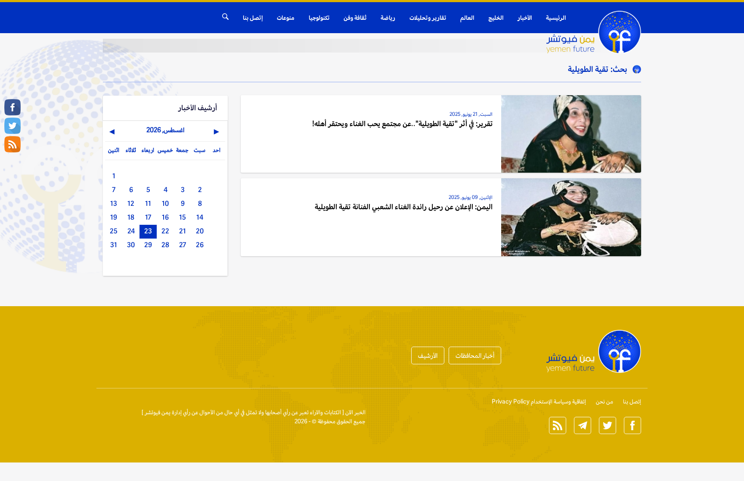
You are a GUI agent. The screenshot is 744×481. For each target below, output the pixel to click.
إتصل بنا (253, 18)
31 (113, 245)
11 (148, 203)
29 (148, 245)
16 (165, 217)
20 (200, 231)
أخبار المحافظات (475, 355)
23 (148, 231)
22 (165, 231)
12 (130, 203)
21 (182, 231)
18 (130, 217)
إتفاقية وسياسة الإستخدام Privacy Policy (539, 401)
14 (199, 217)
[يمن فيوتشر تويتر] (12, 126)
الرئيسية (556, 18)
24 (131, 231)
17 (148, 217)
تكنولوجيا (319, 18)
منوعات (285, 18)
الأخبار (525, 18)
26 (200, 245)
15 (182, 217)
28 (165, 245)
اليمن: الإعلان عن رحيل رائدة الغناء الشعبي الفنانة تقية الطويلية (404, 206)
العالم (467, 18)
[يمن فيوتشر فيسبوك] (12, 107)
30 (131, 245)
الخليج (495, 18)
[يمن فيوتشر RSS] (12, 144)
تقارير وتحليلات (427, 18)
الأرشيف (427, 355)
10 (165, 203)
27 (182, 245)
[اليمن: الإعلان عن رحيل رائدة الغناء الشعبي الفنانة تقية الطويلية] (571, 217)
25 (114, 231)
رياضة (388, 18)
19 (113, 217)
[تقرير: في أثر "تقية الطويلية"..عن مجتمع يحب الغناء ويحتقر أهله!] (571, 134)
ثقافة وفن (355, 18)
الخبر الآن (355, 412)
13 (113, 203)
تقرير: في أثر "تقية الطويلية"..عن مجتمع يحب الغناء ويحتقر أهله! (402, 123)
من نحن (604, 401)
